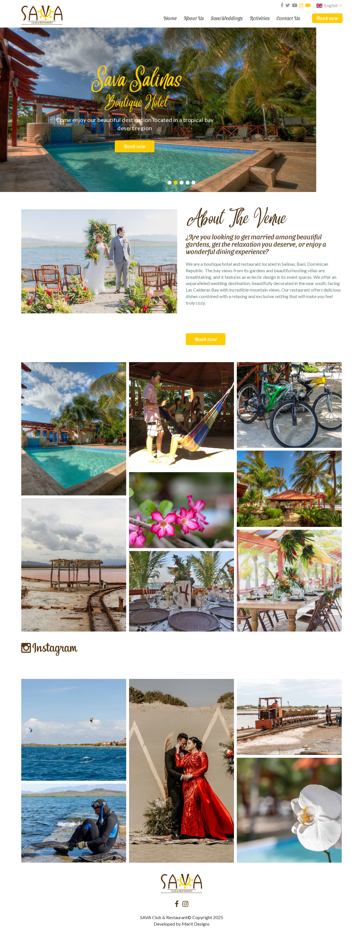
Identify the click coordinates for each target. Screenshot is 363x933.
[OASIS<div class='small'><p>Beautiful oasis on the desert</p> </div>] (73, 428)
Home (170, 18)
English (331, 5)
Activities (260, 18)
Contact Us (288, 18)
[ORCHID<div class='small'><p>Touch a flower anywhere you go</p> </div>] (289, 810)
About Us (193, 18)
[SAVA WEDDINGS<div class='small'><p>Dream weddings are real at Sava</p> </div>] (181, 771)
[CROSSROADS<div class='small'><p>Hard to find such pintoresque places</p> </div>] (73, 565)
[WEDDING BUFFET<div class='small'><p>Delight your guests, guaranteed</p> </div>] (181, 591)
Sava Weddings (227, 18)
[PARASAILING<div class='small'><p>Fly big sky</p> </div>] (73, 730)
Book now (327, 18)
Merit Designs (196, 923)
